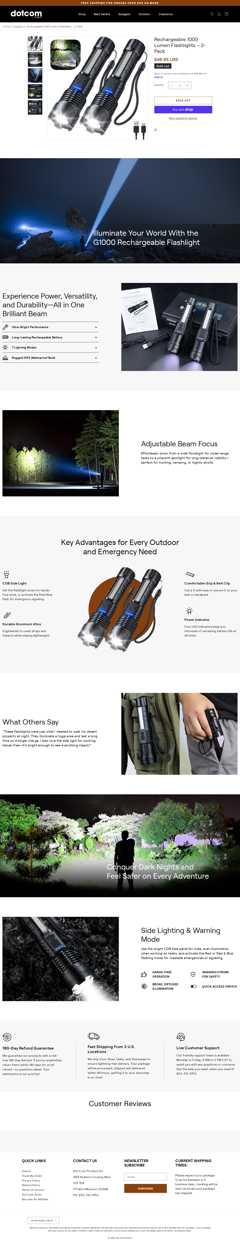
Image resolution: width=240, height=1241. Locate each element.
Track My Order (32, 1175)
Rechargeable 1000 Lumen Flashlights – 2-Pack (55, 26)
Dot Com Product (124, 1238)
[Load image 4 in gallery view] (35, 91)
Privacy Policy (31, 1180)
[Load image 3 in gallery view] (35, 75)
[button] (212, 14)
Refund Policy (31, 1185)
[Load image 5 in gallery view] (35, 107)
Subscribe (145, 1188)
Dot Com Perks (32, 1194)
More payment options (183, 118)
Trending (18, 26)
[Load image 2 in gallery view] (35, 59)
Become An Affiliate (35, 1199)
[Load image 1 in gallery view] (35, 43)
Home (6, 26)
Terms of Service (33, 1189)
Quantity (159, 84)
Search (26, 1171)
